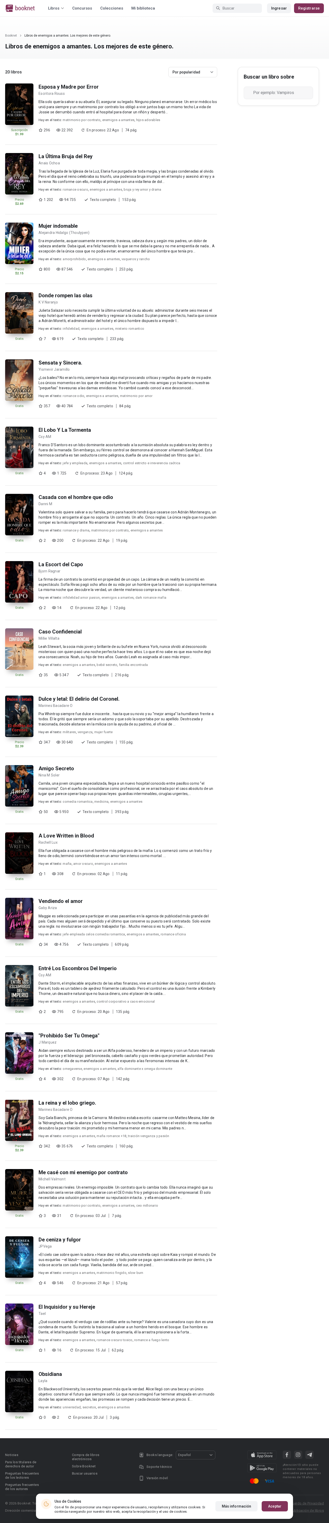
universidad (72, 1407)
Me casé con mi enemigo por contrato (83, 1172)
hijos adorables (148, 120)
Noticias (11, 1455)
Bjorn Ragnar (49, 571)
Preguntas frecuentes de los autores (22, 1487)
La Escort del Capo (61, 564)
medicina (101, 801)
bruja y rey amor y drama (142, 189)
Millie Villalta (49, 638)
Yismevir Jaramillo (54, 369)
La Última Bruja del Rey (66, 156)
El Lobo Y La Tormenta (65, 430)
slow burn (135, 1273)
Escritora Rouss (52, 93)
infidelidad (71, 329)
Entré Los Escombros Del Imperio (78, 968)
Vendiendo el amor (61, 901)
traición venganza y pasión (148, 1136)
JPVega (45, 1246)
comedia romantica (78, 801)
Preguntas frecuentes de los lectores (22, 1475)
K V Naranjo (48, 302)
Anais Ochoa (49, 163)
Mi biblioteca (143, 8)
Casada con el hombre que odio (76, 497)
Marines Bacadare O (56, 706)
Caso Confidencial (60, 632)
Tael (42, 1314)
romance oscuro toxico (114, 1340)
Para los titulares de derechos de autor (20, 1464)
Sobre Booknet (84, 1466)
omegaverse (72, 1069)
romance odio (73, 396)
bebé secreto (107, 665)
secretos (89, 1407)
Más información (236, 1506)
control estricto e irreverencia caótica (151, 463)
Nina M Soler (49, 775)
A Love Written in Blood (66, 836)
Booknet (11, 35)
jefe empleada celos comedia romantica (94, 934)
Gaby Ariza (48, 908)
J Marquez (48, 1042)
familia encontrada (133, 665)
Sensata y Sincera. (60, 363)
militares (69, 732)
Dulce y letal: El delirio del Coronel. (79, 699)
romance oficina (173, 934)
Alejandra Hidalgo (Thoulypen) (64, 233)
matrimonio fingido (111, 1273)
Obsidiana (50, 1374)
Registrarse (309, 8)
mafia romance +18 (111, 1136)
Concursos (82, 8)
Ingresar (279, 8)
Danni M (45, 504)
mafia (67, 864)
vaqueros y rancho (136, 259)
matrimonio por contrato (81, 120)
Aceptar (274, 1506)
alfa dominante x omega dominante (144, 1069)
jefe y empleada (75, 463)
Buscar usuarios (84, 1473)
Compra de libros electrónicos (85, 1457)
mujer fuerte (103, 732)
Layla (43, 1381)
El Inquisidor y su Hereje (67, 1307)
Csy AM (45, 437)
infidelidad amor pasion (81, 597)
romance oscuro (75, 189)
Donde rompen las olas (66, 295)
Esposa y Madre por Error (69, 87)
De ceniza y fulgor (60, 1240)
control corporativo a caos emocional (126, 1001)
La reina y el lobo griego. (67, 1103)
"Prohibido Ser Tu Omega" (69, 1036)
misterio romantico (129, 329)
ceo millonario (147, 1205)
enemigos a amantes (118, 120)
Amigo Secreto (56, 768)
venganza (85, 732)
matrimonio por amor (136, 396)
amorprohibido (74, 259)
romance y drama (76, 530)
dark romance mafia (151, 597)
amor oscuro (83, 864)
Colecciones (111, 8)
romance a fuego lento (151, 1340)
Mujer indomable (58, 226)
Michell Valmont (52, 1179)
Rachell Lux (48, 842)
